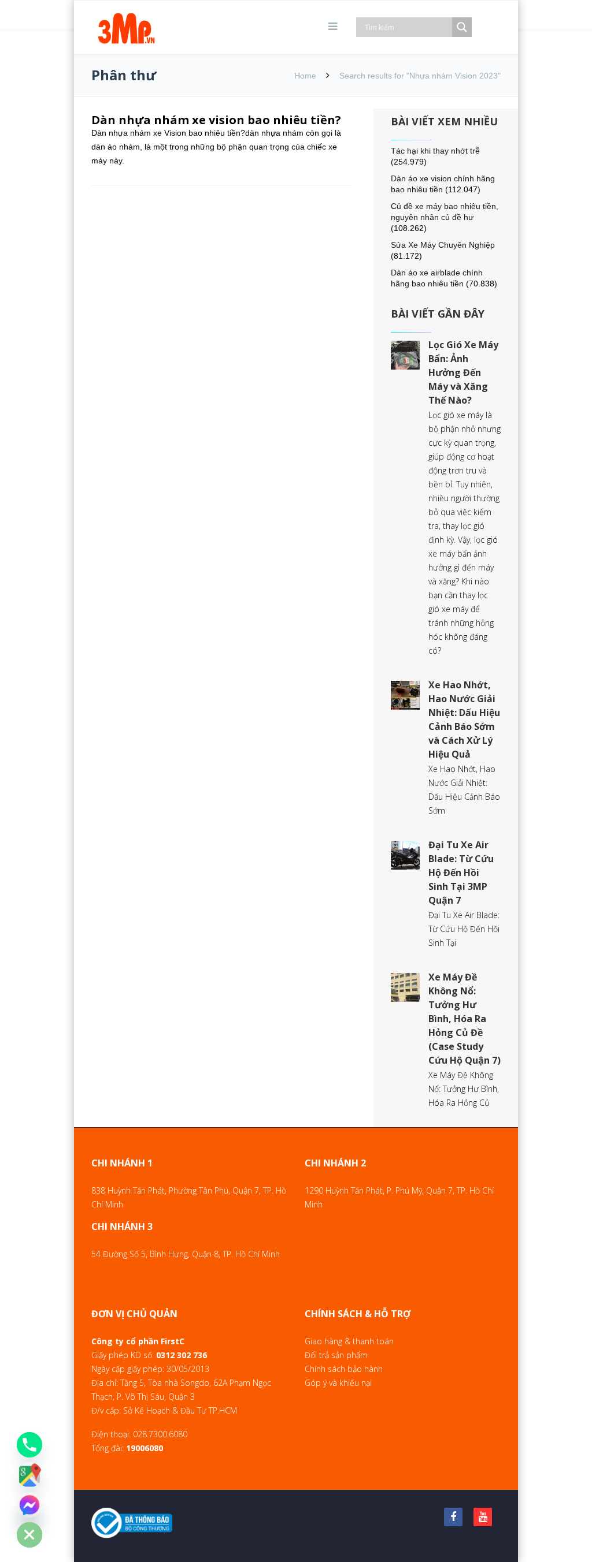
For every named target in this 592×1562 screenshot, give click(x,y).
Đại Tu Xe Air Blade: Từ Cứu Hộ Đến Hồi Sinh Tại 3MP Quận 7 (461, 872)
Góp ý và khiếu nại (338, 1382)
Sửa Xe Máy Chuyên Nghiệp (443, 244)
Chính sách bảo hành (344, 1368)
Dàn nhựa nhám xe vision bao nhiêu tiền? (216, 120)
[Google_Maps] (29, 1475)
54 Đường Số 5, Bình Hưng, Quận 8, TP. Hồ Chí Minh (185, 1253)
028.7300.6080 (160, 1434)
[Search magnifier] (462, 27)
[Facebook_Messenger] (29, 1505)
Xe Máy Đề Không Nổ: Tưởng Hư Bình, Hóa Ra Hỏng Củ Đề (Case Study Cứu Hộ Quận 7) (464, 1019)
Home (305, 75)
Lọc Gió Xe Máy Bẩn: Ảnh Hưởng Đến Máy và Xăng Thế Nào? (463, 372)
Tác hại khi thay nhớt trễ (435, 150)
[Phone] (29, 1444)
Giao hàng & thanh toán (349, 1341)
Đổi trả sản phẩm (336, 1354)
